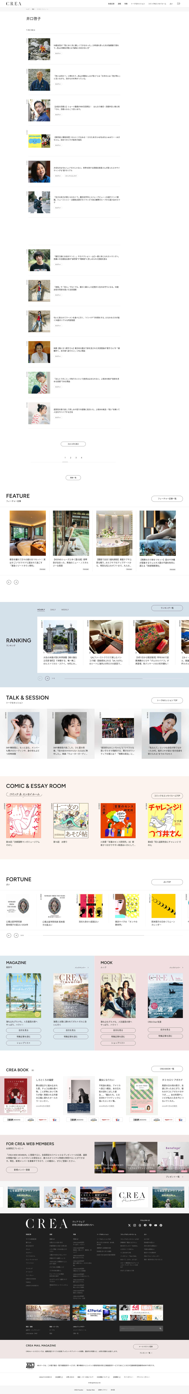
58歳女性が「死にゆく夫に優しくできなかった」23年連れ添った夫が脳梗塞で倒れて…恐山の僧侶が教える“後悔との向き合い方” (86, 46)
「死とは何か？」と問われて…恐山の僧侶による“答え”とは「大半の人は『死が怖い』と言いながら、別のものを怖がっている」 (87, 77)
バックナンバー (80, 968)
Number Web (91, 1390)
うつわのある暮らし (55, 1270)
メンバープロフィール (79, 1330)
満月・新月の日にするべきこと (153, 1259)
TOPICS (28, 1282)
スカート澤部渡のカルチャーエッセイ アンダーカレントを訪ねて (129, 1265)
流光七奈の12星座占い (150, 1246)
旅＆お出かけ (30, 1246)
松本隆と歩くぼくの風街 (104, 1251)
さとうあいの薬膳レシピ (57, 1267)
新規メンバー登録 (22, 1169)
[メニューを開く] (178, 3)
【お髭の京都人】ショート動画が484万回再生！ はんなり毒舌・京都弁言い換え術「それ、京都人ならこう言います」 (87, 107)
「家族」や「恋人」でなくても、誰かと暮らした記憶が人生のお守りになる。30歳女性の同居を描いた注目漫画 (86, 288)
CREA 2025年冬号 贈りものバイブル (78, 1281)
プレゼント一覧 (173, 1176)
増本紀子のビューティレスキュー (59, 1286)
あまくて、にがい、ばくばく (128, 1259)
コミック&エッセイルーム (157, 4)
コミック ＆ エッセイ (71, 176)
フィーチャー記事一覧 (167, 498)
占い (171, 4)
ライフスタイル (30, 1256)
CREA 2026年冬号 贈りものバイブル (78, 1257)
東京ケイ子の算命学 (150, 1253)
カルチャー (58, 53)
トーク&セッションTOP (104, 1239)
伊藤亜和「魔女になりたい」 (128, 1242)
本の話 (113, 1390)
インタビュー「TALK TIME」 (128, 1256)
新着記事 (111, 4)
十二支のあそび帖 (125, 1253)
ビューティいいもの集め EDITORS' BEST (57, 1275)
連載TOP (52, 1239)
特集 (126, 4)
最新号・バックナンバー (33, 1330)
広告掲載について (102, 1377)
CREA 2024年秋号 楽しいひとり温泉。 (79, 1286)
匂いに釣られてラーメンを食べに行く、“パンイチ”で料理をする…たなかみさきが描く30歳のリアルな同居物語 (86, 318)
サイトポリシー (128, 1377)
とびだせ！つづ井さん (127, 1249)
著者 (51, 1333)
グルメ (28, 1249)
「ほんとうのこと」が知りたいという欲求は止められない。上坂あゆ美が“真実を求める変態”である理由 (86, 380)
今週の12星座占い (149, 1249)
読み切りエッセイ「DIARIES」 (129, 1246)
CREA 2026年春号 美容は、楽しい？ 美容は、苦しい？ (82, 1250)
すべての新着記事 (31, 1239)
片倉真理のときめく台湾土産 (58, 1246)
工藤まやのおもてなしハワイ (58, 1255)
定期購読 (115, 1377)
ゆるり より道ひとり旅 (127, 1270)
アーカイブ (29, 1272)
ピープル (52, 1330)
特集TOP (75, 1239)
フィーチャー (30, 1275)
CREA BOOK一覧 (167, 1069)
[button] (9, 582)
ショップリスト (24, 1043)
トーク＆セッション (138, 4)
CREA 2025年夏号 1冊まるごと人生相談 (79, 1270)
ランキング (29, 1268)
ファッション (30, 1263)
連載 (119, 4)
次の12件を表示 (73, 444)
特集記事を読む (24, 1036)
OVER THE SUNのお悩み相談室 (106, 1255)
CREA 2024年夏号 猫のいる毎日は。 (78, 1292)
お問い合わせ (70, 1377)
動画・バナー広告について (85, 1377)
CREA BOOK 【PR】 (32, 1333)
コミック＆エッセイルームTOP (167, 795)
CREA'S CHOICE (31, 1279)
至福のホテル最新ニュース (57, 1258)
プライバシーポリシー (143, 1377)
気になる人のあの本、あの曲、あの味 (106, 1243)
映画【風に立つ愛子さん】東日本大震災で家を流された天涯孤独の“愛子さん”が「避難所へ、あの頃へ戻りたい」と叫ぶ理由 (87, 349)
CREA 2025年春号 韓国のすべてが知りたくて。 (81, 1275)
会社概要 (58, 1377)
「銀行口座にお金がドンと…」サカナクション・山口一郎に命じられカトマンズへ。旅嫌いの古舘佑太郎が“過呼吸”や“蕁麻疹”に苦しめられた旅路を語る (87, 257)
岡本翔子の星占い (149, 1242)
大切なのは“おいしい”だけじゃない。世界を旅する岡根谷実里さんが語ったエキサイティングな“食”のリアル (87, 169)
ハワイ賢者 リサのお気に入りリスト (58, 1250)
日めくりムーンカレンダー (152, 1256)
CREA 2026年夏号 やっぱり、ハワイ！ (79, 1243)
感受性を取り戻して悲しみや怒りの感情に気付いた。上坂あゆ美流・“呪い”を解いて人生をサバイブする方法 (87, 410)
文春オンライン (102, 1390)
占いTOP (167, 882)
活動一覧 (75, 1333)
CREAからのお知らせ (32, 1285)
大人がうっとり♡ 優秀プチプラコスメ (58, 1280)
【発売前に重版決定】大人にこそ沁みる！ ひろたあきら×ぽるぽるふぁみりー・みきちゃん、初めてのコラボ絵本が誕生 (87, 138)
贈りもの (28, 1242)
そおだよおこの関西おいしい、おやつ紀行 (59, 1263)
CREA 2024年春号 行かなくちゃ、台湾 (79, 1297)
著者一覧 (73, 478)
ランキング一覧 (167, 608)
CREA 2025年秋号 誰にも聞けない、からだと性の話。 (82, 1263)
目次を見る (24, 1030)
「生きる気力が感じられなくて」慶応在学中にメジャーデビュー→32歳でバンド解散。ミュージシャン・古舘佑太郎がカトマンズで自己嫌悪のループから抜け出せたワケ (87, 200)
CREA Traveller (78, 1390)
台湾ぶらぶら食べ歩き (56, 1242)
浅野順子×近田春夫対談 (104, 1248)
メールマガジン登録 (146, 1347)
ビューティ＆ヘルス (32, 1259)
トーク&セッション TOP (167, 700)
